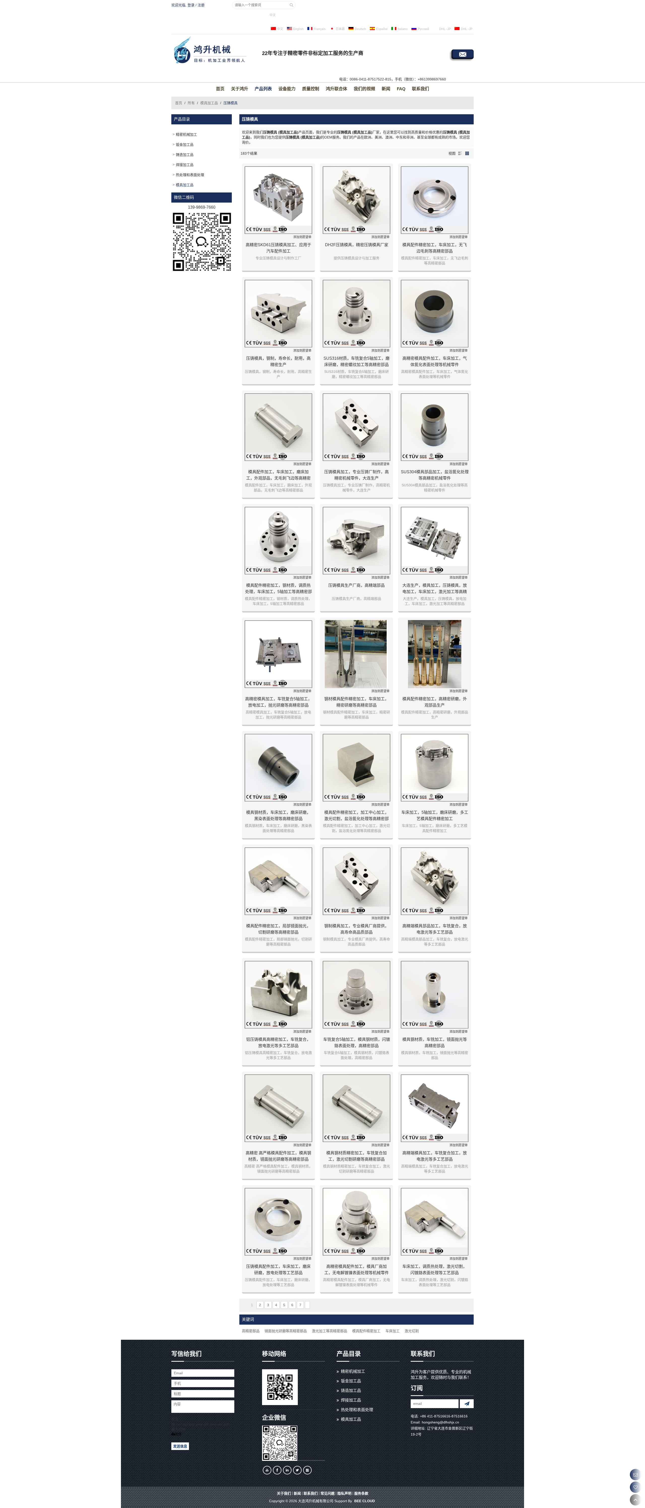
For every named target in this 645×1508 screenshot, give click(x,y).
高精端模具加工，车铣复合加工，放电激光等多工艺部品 (434, 1156)
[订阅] (467, 1403)
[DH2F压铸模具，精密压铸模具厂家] (356, 200)
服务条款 (361, 1493)
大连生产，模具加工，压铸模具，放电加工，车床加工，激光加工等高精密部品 (434, 589)
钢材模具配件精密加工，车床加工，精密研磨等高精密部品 (356, 702)
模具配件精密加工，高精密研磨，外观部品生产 (434, 702)
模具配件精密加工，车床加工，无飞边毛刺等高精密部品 (434, 248)
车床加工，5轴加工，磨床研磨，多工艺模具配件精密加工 (434, 815)
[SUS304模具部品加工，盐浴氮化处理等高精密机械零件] (435, 427)
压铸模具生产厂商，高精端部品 (356, 585)
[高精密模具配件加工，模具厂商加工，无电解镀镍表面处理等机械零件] (356, 1222)
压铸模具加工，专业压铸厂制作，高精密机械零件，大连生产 (356, 475)
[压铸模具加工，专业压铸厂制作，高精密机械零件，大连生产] (356, 427)
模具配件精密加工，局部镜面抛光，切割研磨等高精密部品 (278, 929)
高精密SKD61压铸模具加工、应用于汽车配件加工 (278, 248)
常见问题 (327, 1493)
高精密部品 (251, 1331)
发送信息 (180, 1446)
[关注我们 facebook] (277, 1470)
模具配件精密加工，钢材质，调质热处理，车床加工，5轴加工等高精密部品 (278, 589)
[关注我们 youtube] (267, 1470)
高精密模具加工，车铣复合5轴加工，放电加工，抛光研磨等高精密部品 (278, 702)
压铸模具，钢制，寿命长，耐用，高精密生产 (278, 361)
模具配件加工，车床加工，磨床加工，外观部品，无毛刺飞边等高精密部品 (278, 475)
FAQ (401, 89)
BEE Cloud (364, 1501)
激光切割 (412, 1331)
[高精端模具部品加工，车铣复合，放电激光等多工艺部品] (435, 881)
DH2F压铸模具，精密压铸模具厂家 (356, 245)
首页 (220, 89)
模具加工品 (209, 103)
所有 (191, 103)
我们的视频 (364, 89)
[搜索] (291, 5)
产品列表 (263, 89)
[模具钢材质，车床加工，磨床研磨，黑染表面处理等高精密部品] (278, 768)
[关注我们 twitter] (297, 1470)
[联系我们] (635, 1474)
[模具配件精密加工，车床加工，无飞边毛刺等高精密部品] (435, 200)
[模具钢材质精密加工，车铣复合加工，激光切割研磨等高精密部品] (356, 1108)
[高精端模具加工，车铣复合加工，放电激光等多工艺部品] (435, 1108)
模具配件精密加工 (366, 1331)
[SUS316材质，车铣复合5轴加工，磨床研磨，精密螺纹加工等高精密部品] (356, 314)
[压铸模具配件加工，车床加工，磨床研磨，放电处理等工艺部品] (278, 1222)
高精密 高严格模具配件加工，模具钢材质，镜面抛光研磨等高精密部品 (278, 1156)
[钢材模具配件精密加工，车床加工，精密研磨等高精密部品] (356, 654)
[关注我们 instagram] (307, 1470)
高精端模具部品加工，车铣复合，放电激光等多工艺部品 (434, 929)
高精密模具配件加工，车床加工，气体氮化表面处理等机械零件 (434, 361)
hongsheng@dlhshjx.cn (440, 1422)
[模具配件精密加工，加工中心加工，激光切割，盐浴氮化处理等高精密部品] (356, 768)
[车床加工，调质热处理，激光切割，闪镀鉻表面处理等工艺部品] (435, 1222)
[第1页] (244, 1305)
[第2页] (307, 1305)
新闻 (386, 89)
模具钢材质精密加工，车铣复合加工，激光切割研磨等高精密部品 (356, 1156)
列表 (460, 153)
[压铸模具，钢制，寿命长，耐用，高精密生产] (278, 314)
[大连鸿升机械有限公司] (215, 50)
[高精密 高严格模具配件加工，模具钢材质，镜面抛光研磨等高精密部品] (278, 1108)
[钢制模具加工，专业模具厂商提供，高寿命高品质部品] (356, 881)
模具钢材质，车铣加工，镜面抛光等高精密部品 (434, 1042)
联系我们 (420, 89)
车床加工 (392, 1331)
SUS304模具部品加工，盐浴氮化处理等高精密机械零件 (435, 475)
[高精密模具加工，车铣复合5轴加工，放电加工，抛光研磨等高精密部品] (278, 654)
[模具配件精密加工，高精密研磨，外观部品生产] (435, 654)
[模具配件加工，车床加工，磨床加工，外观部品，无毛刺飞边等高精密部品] (278, 427)
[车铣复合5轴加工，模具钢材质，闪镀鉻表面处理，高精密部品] (356, 995)
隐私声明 (344, 1493)
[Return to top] (635, 1499)
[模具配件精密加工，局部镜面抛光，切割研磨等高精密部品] (278, 881)
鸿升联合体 (336, 89)
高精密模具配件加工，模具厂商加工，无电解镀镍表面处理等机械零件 (356, 1269)
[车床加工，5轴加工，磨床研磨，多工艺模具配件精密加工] (435, 768)
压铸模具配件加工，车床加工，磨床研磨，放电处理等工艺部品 (278, 1269)
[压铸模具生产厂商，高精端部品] (356, 541)
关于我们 (284, 1493)
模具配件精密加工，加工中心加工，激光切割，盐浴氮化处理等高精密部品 (356, 816)
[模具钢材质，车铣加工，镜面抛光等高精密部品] (435, 995)
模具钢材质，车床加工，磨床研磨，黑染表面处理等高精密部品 (278, 815)
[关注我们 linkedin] (287, 1470)
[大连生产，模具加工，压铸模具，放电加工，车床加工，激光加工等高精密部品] (435, 541)
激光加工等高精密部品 (329, 1331)
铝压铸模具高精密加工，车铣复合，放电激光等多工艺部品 (278, 1042)
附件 (178, 1434)
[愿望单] (635, 1487)
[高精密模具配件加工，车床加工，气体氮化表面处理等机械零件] (435, 314)
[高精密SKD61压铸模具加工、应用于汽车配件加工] (278, 200)
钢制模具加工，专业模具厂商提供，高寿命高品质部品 (356, 929)
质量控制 (310, 89)
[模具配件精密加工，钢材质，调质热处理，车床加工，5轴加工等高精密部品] (278, 541)
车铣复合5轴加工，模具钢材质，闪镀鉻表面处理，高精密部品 (356, 1042)
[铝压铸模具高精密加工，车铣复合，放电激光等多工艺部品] (278, 995)
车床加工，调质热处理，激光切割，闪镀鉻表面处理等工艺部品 (434, 1269)
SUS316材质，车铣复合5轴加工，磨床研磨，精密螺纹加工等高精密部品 (357, 361)
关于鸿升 (239, 89)
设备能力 (287, 89)
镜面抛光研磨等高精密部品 (286, 1331)
